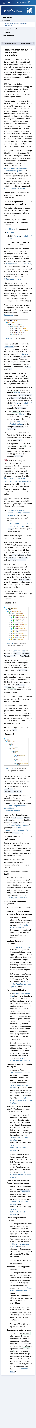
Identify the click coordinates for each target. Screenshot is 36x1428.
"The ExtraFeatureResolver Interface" (18, 1147)
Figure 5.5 (9, 338)
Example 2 (9, 734)
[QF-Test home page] (8, 10)
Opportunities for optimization (18, 188)
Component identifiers (21, 947)
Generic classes (19, 651)
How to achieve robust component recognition (16, 25)
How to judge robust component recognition (15, 203)
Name (11, 232)
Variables (7, 32)
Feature (17, 236)
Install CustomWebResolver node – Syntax (21, 984)
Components (8, 20)
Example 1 (9, 603)
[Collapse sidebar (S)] (4, 2)
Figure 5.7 (9, 768)
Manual (19, 11)
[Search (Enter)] (31, 2)
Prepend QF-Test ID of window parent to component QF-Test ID (18, 512)
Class (11, 229)
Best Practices (8, 36)
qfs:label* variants (16, 424)
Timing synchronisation (18, 898)
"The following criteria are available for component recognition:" (17, 168)
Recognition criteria (11, 29)
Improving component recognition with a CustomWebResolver (15, 808)
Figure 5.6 (9, 643)
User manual (7, 17)
